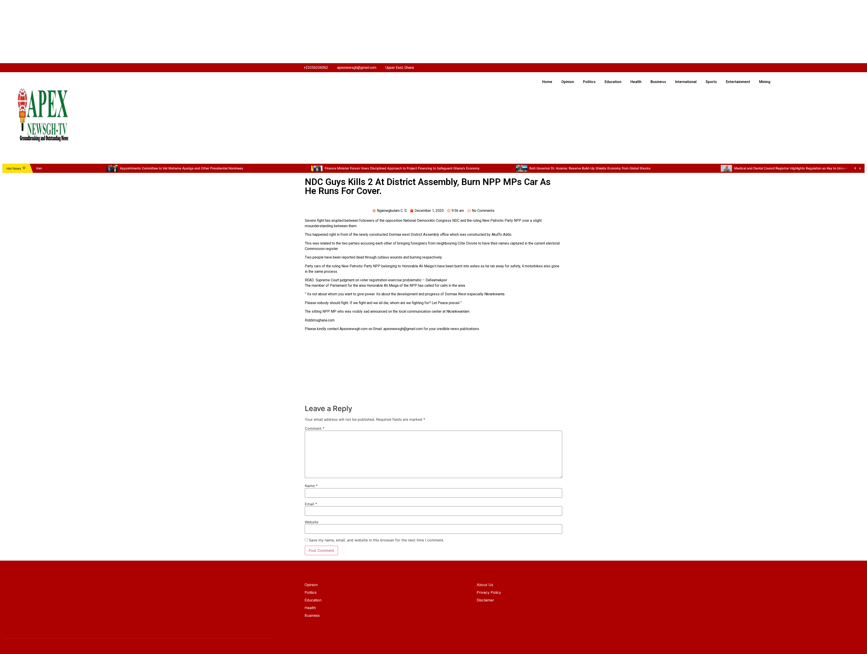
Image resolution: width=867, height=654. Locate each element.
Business (658, 82)
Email (311, 504)
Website (311, 522)
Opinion (567, 82)
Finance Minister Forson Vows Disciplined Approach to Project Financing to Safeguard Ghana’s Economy (332, 168)
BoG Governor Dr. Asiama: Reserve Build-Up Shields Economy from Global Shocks (520, 168)
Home (547, 82)
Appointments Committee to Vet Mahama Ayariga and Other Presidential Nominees (111, 168)
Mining (764, 82)
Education (613, 82)
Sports (711, 82)
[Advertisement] (135, 31)
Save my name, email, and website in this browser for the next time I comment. (376, 540)
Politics (589, 82)
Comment (314, 428)
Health (635, 82)
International (686, 82)
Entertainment (738, 82)
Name (311, 486)
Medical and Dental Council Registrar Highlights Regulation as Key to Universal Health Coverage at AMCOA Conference (752, 168)
